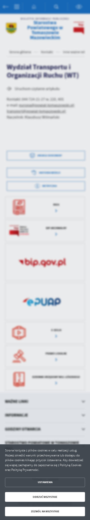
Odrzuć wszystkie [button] (45, 497)
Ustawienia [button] (45, 482)
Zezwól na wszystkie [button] (45, 511)
